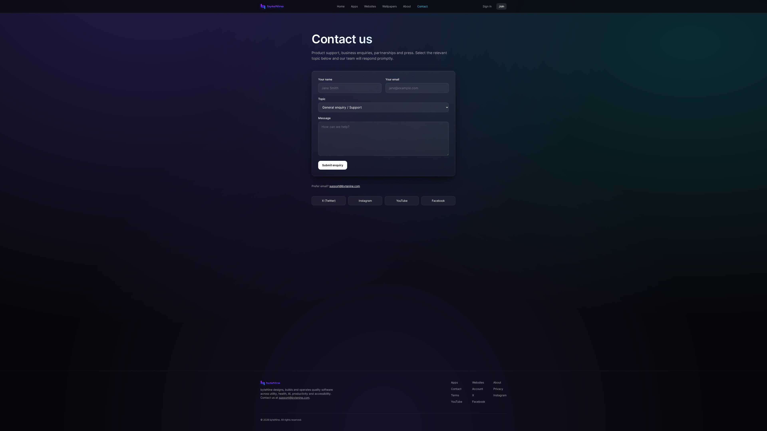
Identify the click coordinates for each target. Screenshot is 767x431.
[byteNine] (272, 6)
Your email (392, 79)
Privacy (498, 388)
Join (501, 6)
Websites (370, 6)
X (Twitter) (329, 200)
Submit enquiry (332, 165)
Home (341, 6)
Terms (455, 395)
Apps (354, 6)
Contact (422, 6)
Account (477, 388)
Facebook (438, 200)
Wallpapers (389, 6)
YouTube (401, 200)
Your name (325, 79)
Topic (321, 99)
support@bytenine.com (344, 186)
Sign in (487, 6)
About (407, 6)
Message (324, 118)
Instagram (365, 200)
